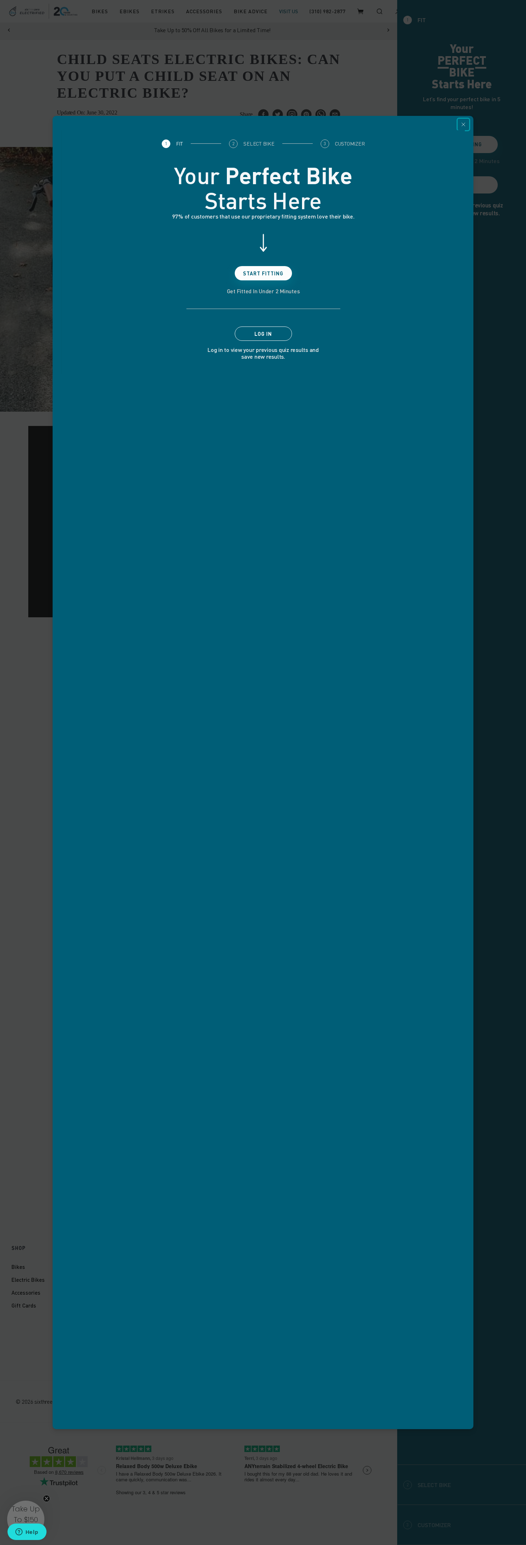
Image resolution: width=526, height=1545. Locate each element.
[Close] (463, 124)
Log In (263, 334)
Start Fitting (263, 273)
